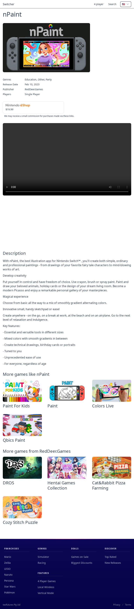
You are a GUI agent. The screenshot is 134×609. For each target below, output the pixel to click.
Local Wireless (46, 587)
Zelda (7, 562)
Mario (7, 556)
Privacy (116, 604)
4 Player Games (47, 581)
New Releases (113, 562)
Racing (42, 562)
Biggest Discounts (81, 562)
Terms (128, 604)
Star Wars (10, 586)
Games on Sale (79, 556)
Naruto (8, 574)
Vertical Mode (46, 593)
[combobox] (125, 4)
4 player (98, 4)
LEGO (7, 568)
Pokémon (9, 592)
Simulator (43, 556)
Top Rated (110, 556)
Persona (9, 580)
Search (112, 4)
